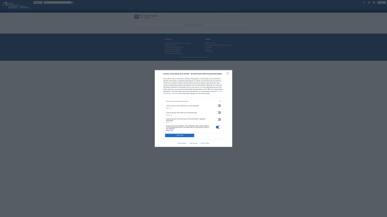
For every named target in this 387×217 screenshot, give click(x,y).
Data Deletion (182, 143)
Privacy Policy (205, 143)
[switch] (218, 105)
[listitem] (193, 101)
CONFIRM (179, 135)
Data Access (193, 143)
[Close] (228, 74)
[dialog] (193, 108)
